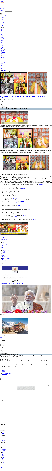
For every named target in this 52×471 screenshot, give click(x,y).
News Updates (4, 70)
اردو (2, 25)
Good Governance (4, 239)
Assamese (3, 23)
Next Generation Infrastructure (6, 244)
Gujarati (3, 17)
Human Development (4, 374)
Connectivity (3, 246)
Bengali (3, 18)
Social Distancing (4, 257)
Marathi (3, 22)
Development (3, 238)
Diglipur (3, 255)
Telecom (3, 248)
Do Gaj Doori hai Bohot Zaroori (6, 258)
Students (3, 243)
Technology (3, 241)
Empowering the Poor (5, 254)
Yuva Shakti (3, 252)
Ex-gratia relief (4, 372)
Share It (1, 379)
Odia (2, 24)
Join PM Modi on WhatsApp (4, 107)
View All (1, 316)
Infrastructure (3, 240)
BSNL (3, 247)
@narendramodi (41, 184)
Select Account (4, 401)
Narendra (2, 7)
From (1, 12)
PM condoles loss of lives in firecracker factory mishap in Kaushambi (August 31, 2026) (11, 283)
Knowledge (3, 251)
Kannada (3, 19)
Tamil (2, 21)
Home (3, 69)
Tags (2, 236)
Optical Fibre (3, 245)
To (0, 13)
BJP (2, 259)
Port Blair (3, 237)
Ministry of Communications (5, 250)
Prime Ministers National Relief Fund (7, 373)
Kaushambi (3, 371)
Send (3, 430)
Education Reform (4, 260)
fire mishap (3, 370)
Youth (2, 253)
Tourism (3, 242)
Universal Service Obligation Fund (6, 249)
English (3, 16)
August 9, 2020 (15, 185)
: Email (3, 424)
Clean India (3, 256)
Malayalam (3, 20)
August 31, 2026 (12, 367)
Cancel (1, 430)
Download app (2, 1)
